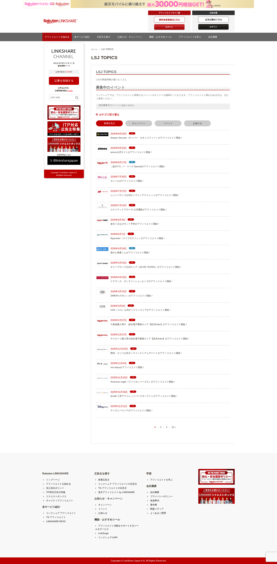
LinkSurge (103, 533)
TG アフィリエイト (56, 517)
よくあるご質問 (158, 513)
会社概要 (213, 37)
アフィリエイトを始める (57, 37)
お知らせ (197, 123)
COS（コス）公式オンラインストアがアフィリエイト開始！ (140, 310)
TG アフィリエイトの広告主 (112, 488)
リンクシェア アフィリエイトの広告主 (117, 484)
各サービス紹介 (83, 37)
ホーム (94, 49)
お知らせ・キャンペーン (131, 37)
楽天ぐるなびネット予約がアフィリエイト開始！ (135, 224)
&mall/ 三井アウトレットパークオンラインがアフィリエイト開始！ (144, 396)
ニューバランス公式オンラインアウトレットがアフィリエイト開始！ (145, 195)
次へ (174, 427)
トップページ (53, 479)
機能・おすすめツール (161, 37)
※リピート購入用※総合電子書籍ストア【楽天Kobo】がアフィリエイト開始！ (150, 338)
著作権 (153, 504)
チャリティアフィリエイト (59, 500)
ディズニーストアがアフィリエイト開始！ (131, 410)
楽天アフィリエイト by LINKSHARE (116, 492)
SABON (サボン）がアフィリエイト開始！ (131, 295)
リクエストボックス (56, 496)
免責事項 (154, 500)
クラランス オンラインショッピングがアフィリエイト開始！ (141, 281)
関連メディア (157, 509)
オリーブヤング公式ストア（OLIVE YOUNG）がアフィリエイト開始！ (146, 267)
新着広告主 (103, 479)
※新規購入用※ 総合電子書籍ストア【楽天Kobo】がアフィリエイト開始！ (149, 324)
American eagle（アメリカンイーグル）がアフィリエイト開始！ (143, 381)
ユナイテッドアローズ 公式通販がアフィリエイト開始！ (138, 209)
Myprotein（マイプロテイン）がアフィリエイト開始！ (137, 238)
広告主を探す (105, 37)
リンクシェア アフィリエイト (61, 513)
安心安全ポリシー (55, 488)
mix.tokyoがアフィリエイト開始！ (127, 367)
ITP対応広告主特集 (55, 492)
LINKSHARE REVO (56, 521)
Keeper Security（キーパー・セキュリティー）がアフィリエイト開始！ (146, 137)
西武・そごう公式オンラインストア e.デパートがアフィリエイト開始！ (146, 353)
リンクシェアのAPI (108, 537)
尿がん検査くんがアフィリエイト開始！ (130, 252)
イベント (168, 123)
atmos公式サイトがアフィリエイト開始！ (131, 152)
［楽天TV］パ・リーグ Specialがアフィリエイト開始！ (138, 166)
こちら (70, 91)
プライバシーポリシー (161, 496)
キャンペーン (139, 123)
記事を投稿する (64, 80)
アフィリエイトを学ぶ (191, 37)
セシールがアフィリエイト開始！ (127, 181)
